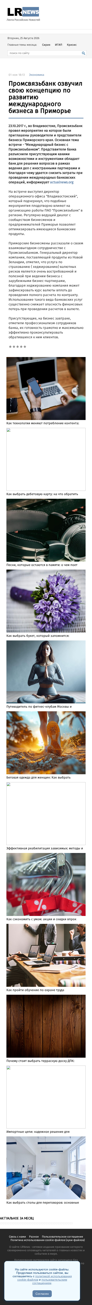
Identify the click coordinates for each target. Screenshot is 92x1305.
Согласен (42, 1293)
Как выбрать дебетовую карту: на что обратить (42, 494)
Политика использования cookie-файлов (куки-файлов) (47, 1240)
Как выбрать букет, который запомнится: (37, 636)
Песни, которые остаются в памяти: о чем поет (41, 565)
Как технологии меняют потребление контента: (42, 423)
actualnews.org (61, 182)
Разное (34, 1237)
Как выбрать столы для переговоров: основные (42, 1202)
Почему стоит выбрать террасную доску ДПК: (40, 1061)
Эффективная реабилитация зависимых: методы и (44, 848)
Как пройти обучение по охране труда (35, 990)
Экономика (36, 75)
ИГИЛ (58, 45)
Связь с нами (17, 1237)
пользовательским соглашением (49, 1281)
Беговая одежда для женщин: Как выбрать (38, 777)
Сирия (46, 45)
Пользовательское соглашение (62, 1237)
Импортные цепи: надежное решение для (38, 1131)
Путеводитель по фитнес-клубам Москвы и (39, 706)
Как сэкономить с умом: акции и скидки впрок (41, 919)
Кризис (72, 45)
